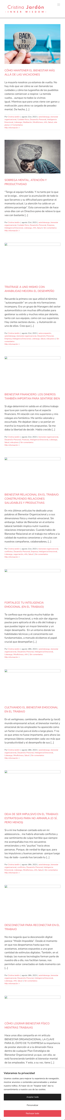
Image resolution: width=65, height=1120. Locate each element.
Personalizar (32, 1105)
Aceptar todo (32, 1097)
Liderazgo (18, 122)
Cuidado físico (23, 119)
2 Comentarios (17, 125)
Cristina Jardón (14, 117)
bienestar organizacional (26, 336)
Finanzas (25, 439)
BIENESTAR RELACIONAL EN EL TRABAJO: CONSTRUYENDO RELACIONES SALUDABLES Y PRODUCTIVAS (32, 499)
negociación (18, 554)
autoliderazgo (44, 117)
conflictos (9, 551)
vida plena (50, 338)
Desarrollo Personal (38, 119)
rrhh (45, 122)
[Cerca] (62, 1070)
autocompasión (45, 333)
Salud (50, 122)
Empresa (50, 225)
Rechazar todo (32, 1113)
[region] (32, 1094)
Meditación (27, 122)
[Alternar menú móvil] (58, 4)
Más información (11, 127)
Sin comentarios (50, 228)
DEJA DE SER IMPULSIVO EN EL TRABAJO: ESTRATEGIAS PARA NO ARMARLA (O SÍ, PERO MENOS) (31, 818)
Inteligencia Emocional (14, 228)
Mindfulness (38, 122)
